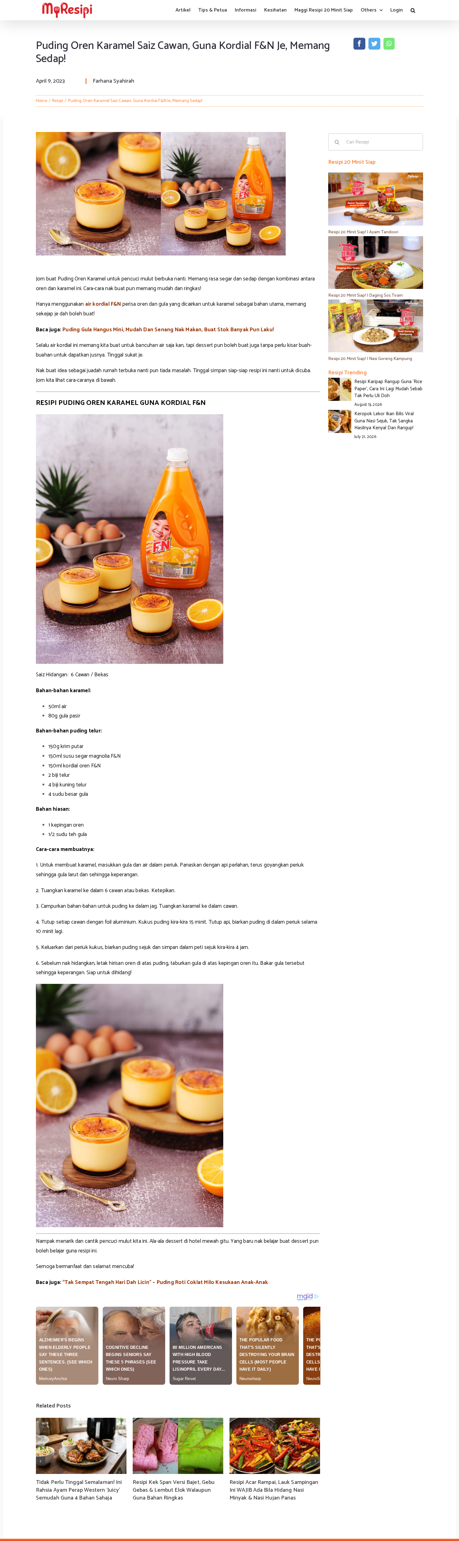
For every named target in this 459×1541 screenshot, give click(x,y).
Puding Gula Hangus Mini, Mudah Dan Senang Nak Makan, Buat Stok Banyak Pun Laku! (168, 329)
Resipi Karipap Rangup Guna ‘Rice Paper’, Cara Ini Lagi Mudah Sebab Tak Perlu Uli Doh (388, 389)
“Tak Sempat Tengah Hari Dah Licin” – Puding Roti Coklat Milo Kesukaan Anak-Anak (165, 1282)
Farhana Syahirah (113, 81)
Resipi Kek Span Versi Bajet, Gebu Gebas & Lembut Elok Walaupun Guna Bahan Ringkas (174, 1490)
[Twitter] (374, 44)
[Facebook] (359, 44)
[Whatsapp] (388, 44)
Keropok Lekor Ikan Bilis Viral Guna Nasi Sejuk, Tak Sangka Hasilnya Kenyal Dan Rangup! (384, 421)
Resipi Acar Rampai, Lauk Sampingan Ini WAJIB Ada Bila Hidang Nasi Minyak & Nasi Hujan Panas (274, 1490)
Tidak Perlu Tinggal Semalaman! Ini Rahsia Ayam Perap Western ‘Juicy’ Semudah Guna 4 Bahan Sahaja (79, 1490)
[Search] (413, 10)
